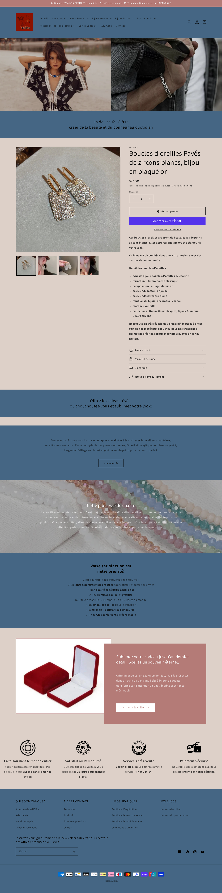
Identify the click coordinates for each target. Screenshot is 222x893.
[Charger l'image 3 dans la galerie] (68, 266)
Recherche (69, 809)
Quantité (133, 191)
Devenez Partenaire (26, 827)
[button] (78, 18)
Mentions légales (25, 821)
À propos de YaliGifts (27, 809)
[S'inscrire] (74, 852)
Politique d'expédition (124, 809)
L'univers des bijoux (171, 809)
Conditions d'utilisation (125, 827)
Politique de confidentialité (127, 821)
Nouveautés (111, 463)
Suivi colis (69, 815)
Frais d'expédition (153, 185)
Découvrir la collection (135, 707)
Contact (68, 827)
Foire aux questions (75, 821)
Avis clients (22, 815)
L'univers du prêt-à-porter (174, 815)
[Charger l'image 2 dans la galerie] (47, 266)
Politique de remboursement (128, 815)
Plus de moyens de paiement (167, 229)
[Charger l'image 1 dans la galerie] (26, 266)
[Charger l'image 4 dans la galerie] (89, 266)
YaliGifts (114, 881)
